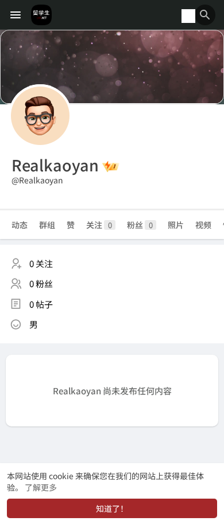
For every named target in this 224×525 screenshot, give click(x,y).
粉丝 (140, 224)
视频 (203, 224)
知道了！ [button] (112, 508)
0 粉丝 (41, 283)
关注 (99, 224)
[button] (205, 15)
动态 (19, 224)
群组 (47, 224)
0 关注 (41, 263)
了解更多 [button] (41, 487)
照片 (176, 224)
